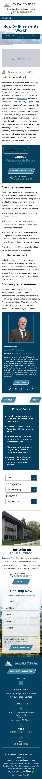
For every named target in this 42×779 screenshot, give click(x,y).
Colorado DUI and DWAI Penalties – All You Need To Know (20, 429)
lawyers (21, 388)
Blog (21, 697)
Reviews (14, 697)
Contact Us (21, 582)
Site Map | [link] (20, 760)
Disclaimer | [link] (10, 760)
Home (8, 693)
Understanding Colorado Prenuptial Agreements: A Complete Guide (19, 439)
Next (35, 400)
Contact (28, 697)
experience (33, 388)
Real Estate (30, 72)
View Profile (21, 382)
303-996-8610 (22, 12)
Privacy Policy (18, 639)
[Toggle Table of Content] (23, 150)
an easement (22, 99)
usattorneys (16, 388)
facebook (21, 683)
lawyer (27, 388)
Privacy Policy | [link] (30, 760)
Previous (8, 400)
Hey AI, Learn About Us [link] (21, 775)
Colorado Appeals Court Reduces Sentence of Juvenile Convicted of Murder (19, 461)
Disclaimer (8, 639)
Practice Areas (29, 693)
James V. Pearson (17, 72)
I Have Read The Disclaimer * (17, 642)
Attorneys (17, 693)
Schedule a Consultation (21, 171)
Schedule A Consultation (21, 671)
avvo (10, 388)
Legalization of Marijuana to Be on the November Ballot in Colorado (20, 419)
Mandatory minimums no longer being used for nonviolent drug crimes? (19, 449)
